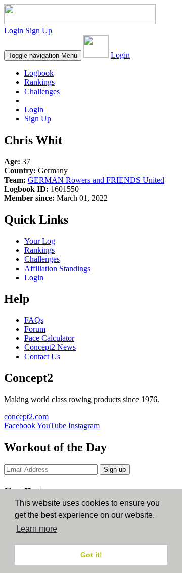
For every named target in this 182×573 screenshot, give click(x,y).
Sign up (115, 469)
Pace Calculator (49, 338)
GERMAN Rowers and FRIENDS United (96, 179)
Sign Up (38, 30)
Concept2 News (50, 347)
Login (13, 30)
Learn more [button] (36, 528)
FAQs (33, 320)
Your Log (39, 241)
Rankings (39, 82)
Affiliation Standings (57, 268)
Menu (42, 55)
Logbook (39, 73)
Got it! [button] (91, 555)
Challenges (42, 91)
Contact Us (42, 356)
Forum (35, 329)
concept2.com (26, 416)
